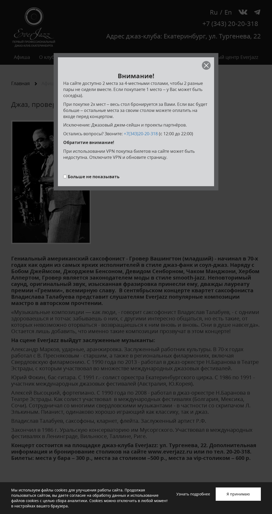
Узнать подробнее (193, 493)
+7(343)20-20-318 (141, 134)
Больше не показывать (94, 177)
